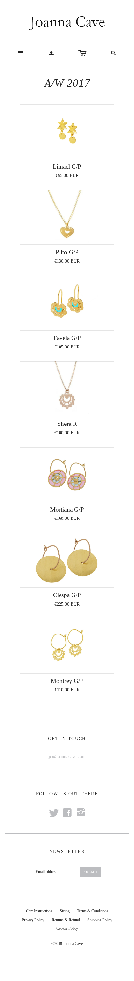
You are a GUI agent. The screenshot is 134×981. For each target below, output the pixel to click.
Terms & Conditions (92, 911)
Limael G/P (67, 166)
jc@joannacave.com (67, 756)
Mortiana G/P (67, 509)
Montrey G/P (67, 680)
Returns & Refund (66, 920)
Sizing (65, 911)
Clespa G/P (67, 595)
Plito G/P (67, 252)
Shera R (67, 423)
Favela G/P (67, 337)
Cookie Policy (67, 928)
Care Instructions (39, 911)
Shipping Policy (99, 920)
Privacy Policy (33, 920)
